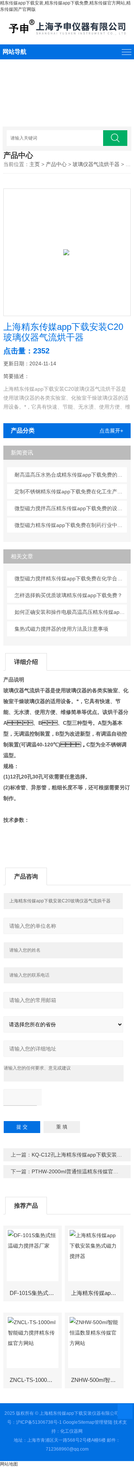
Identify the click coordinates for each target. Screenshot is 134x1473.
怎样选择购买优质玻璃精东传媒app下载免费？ (68, 595)
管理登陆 (103, 1422)
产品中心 (56, 164)
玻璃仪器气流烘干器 (96, 164)
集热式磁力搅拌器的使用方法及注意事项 (61, 629)
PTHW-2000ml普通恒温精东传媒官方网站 (80, 1171)
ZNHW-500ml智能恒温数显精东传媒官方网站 (97, 1380)
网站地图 (9, 1464)
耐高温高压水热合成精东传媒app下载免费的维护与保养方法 (71, 475)
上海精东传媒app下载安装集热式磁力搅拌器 (97, 1293)
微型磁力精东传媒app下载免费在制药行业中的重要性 (71, 525)
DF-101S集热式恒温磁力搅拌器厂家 (35, 1293)
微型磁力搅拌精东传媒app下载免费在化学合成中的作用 (71, 578)
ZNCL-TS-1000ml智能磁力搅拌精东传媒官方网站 (35, 1380)
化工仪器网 (71, 1431)
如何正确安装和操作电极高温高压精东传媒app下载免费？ (71, 612)
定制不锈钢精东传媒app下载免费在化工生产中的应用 (71, 491)
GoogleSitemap (79, 1422)
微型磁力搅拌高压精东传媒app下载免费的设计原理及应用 (71, 508)
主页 (34, 164)
